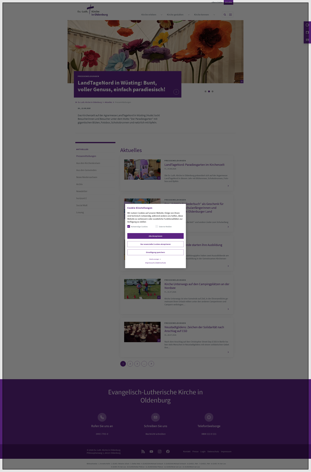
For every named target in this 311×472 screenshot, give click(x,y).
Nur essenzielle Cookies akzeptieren (155, 244)
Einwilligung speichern (155, 252)
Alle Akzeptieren (155, 236)
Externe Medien (165, 226)
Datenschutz (161, 263)
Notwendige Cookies (139, 226)
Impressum (149, 263)
